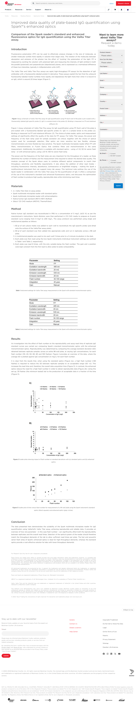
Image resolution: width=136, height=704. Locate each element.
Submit (118, 185)
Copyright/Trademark (110, 620)
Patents (105, 635)
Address (103, 115)
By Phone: (104, 160)
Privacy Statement (109, 639)
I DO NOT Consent (115, 156)
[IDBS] (60, 700)
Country (103, 101)
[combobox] (65, 3)
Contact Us (73, 624)
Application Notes (39, 16)
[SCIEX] (121, 700)
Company (103, 94)
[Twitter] (115, 654)
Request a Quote (123, 3)
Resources (14, 16)
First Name (104, 66)
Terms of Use (18, 647)
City (102, 122)
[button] (33, 3)
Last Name (104, 73)
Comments (104, 129)
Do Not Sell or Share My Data (113, 624)
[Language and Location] (128, 9)
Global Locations (75, 627)
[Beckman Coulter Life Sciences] (13, 3)
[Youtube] (119, 654)
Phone (102, 87)
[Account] (121, 9)
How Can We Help (106, 59)
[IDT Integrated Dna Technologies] (72, 700)
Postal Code (104, 108)
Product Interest (106, 52)
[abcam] (23, 700)
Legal (105, 627)
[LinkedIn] (111, 654)
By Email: (103, 153)
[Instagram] (108, 654)
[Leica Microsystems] (84, 700)
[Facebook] (104, 654)
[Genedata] (48, 700)
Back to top (129, 610)
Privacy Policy (109, 171)
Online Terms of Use (110, 631)
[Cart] (115, 9)
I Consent (112, 153)
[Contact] (108, 9)
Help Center (73, 631)
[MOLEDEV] (96, 700)
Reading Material (26, 16)
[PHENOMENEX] (109, 700)
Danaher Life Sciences (110, 647)
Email (102, 80)
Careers (72, 620)
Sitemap (105, 643)
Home (6, 16)
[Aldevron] (35, 700)
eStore (111, 3)
